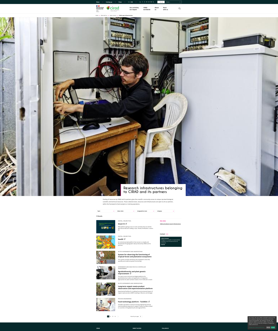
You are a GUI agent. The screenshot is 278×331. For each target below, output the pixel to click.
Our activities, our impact (134, 9)
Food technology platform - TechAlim (133, 302)
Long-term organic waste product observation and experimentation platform (135, 287)
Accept (273, 327)
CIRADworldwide (146, 9)
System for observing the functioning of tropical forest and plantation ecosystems (135, 255)
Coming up (109, 2)
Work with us (165, 9)
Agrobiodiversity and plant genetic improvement (132, 272)
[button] (180, 8)
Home (97, 15)
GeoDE (121, 239)
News (97, 2)
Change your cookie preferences (256, 327)
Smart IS (121, 224)
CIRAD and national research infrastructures (170, 224)
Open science (113, 15)
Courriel (163, 244)
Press (120, 2)
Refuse (268, 327)
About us (157, 9)
